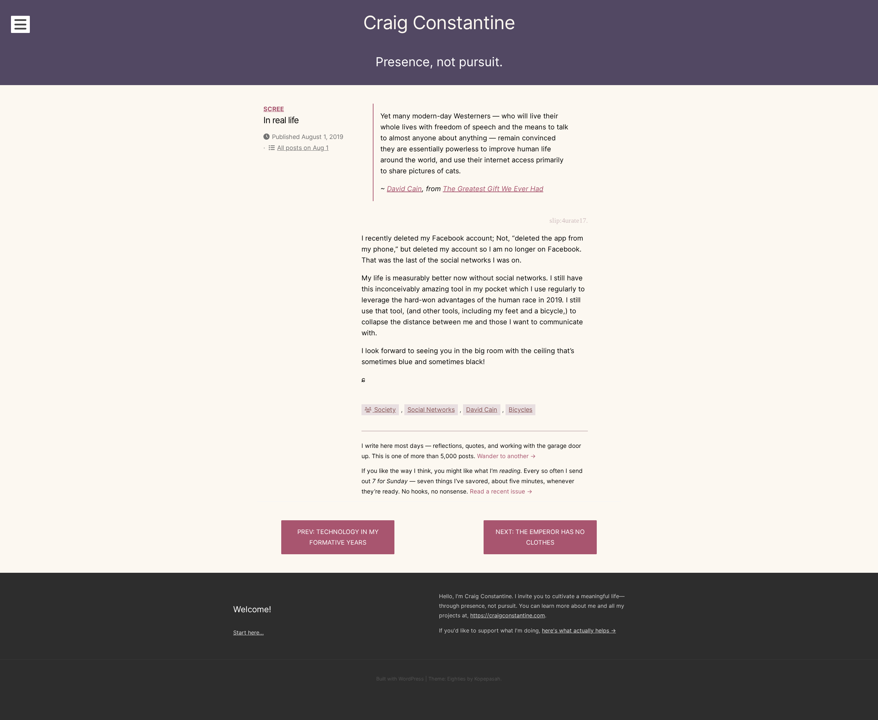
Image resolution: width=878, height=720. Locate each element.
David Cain (404, 189)
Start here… (248, 632)
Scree (273, 109)
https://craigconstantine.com (507, 615)
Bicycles (520, 409)
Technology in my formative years (344, 537)
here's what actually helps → (579, 630)
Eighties (456, 679)
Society (384, 409)
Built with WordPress (400, 679)
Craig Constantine (439, 22)
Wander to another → (506, 456)
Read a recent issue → (501, 491)
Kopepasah (487, 679)
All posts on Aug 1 (303, 147)
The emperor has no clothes (550, 537)
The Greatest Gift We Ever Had (493, 189)
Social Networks (431, 409)
